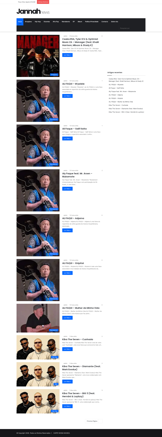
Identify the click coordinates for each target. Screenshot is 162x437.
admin (65, 36)
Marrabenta (66, 21)
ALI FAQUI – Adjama (73, 218)
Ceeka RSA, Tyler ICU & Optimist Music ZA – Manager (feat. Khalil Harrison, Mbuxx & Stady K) (80, 42)
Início (20, 21)
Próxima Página (92, 421)
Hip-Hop (38, 21)
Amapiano (28, 21)
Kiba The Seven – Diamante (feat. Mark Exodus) (126, 108)
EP (74, 21)
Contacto (104, 21)
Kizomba (47, 21)
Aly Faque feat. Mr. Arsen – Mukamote (122, 91)
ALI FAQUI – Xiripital (73, 263)
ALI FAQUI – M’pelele (73, 83)
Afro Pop (56, 21)
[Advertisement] (126, 50)
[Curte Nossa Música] (33, 11)
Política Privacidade (91, 21)
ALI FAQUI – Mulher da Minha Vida (80, 308)
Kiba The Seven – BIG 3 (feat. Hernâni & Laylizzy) (78, 395)
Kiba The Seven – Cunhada (77, 339)
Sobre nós (114, 21)
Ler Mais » (67, 55)
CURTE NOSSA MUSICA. (61, 433)
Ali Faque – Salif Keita (74, 128)
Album (80, 21)
